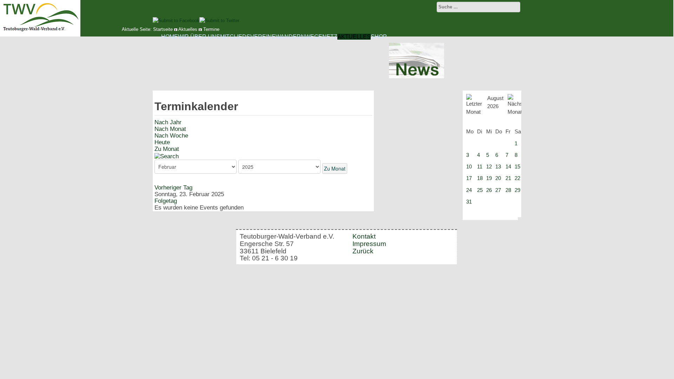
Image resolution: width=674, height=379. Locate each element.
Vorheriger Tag (173, 187)
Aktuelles (354, 37)
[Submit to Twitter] (219, 20)
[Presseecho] (416, 76)
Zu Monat (166, 149)
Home (169, 37)
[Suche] (166, 156)
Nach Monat (170, 129)
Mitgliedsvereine (248, 37)
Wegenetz (321, 37)
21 (508, 178)
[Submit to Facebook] (176, 20)
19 (489, 178)
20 (498, 178)
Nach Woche (171, 135)
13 (498, 166)
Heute (162, 142)
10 (469, 166)
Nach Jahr (167, 122)
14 (508, 166)
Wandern (290, 37)
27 (498, 190)
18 (480, 178)
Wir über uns (199, 37)
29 (517, 190)
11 (479, 166)
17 (469, 178)
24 (469, 190)
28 (508, 190)
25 (480, 190)
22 (517, 178)
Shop (379, 37)
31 (469, 202)
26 (489, 190)
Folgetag (165, 201)
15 (517, 166)
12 (489, 166)
